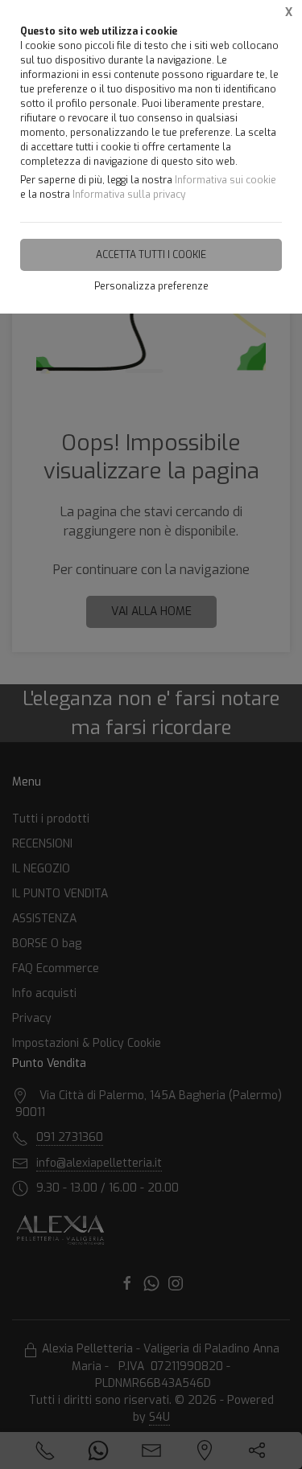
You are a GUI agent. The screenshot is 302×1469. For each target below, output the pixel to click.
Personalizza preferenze (151, 286)
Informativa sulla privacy (128, 194)
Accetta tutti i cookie (151, 254)
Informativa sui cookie (225, 180)
